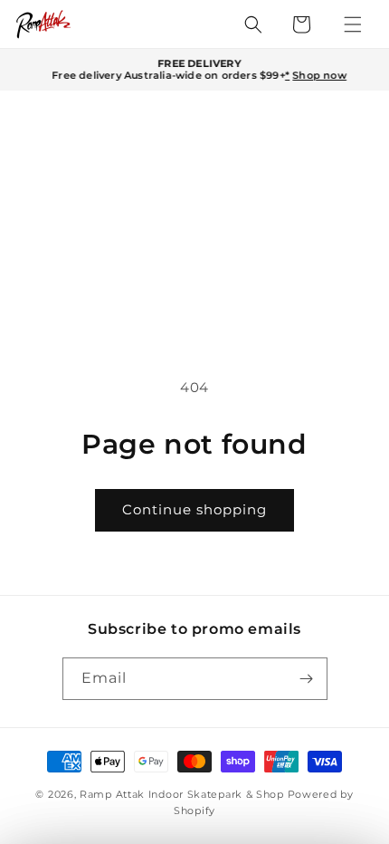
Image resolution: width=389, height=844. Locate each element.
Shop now (315, 76)
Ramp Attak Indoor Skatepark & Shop (182, 794)
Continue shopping (194, 509)
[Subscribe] (307, 678)
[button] (253, 24)
